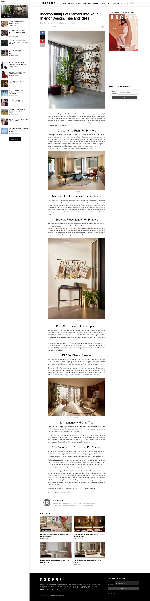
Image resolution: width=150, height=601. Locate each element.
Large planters (56, 226)
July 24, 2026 (44, 564)
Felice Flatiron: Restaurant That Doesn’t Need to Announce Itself (89, 535)
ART (109, 3)
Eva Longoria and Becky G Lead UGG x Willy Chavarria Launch (18, 82)
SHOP (115, 3)
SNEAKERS (78, 3)
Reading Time (66, 492)
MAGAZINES (86, 3)
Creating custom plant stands (73, 372)
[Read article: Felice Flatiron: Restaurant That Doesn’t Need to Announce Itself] (89, 524)
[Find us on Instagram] (124, 3)
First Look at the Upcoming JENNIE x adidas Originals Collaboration (16, 92)
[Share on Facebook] (42, 33)
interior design (56, 492)
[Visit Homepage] (48, 3)
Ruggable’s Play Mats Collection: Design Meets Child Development (55, 535)
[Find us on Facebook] (118, 3)
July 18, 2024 (43, 27)
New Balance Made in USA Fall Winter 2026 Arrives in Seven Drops (17, 32)
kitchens (79, 343)
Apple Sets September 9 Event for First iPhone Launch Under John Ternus (18, 130)
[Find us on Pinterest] (127, 3)
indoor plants (73, 451)
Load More (14, 139)
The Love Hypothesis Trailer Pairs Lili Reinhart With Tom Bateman (18, 120)
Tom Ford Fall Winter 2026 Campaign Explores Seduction (17, 63)
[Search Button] (138, 3)
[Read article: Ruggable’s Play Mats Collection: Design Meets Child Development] (56, 524)
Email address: (114, 92)
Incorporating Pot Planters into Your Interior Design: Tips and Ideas (14, 13)
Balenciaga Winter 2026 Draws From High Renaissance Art (17, 72)
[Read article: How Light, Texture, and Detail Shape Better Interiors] (89, 550)
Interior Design (53, 27)
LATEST (64, 3)
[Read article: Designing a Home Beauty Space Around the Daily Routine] (56, 550)
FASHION (70, 3)
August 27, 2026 (45, 538)
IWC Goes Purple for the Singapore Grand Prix (16, 101)
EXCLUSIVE (95, 3)
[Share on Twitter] (42, 37)
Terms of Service (56, 590)
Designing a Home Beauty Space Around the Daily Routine (54, 561)
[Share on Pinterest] (42, 41)
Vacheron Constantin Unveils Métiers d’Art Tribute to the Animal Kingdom (18, 42)
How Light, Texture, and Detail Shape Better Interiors (87, 561)
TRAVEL (103, 3)
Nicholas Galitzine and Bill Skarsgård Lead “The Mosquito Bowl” (17, 51)
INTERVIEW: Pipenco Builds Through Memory (16, 22)
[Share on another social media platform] (42, 45)
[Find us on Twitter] (121, 3)
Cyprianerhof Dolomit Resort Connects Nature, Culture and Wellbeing (17, 111)
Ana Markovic (58, 500)
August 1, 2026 (79, 538)
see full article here (90, 488)
